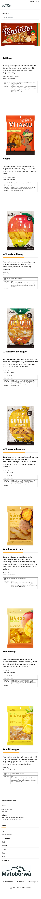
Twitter (21, 882)
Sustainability (6, 838)
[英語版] (6, 5)
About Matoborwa (7, 835)
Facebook (9, 882)
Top (3, 831)
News (3, 853)
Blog (3, 856)
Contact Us (5, 860)
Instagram (34, 882)
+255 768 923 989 (6, 809)
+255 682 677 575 (6, 811)
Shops (4, 849)
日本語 (37, 1)
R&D (3, 842)
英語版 (17, 888)
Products (4, 846)
